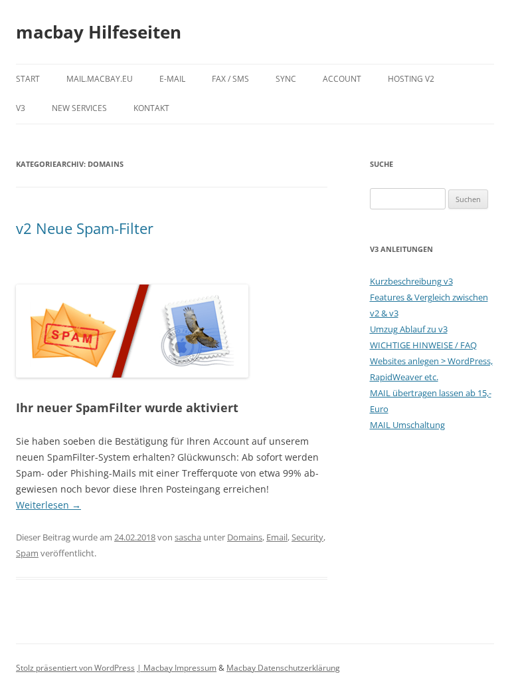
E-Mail (172, 78)
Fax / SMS (230, 78)
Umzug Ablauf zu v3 (409, 329)
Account (342, 78)
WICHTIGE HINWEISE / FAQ (423, 345)
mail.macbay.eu (99, 78)
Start (28, 78)
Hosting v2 (411, 78)
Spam (27, 553)
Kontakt (151, 108)
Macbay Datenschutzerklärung (283, 667)
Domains (244, 537)
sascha (188, 537)
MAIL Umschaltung (407, 425)
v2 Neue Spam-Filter (84, 228)
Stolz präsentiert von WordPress (75, 667)
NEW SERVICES (79, 108)
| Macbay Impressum (176, 667)
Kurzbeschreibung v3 (411, 281)
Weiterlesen (48, 505)
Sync (286, 78)
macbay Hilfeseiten (98, 32)
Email (277, 537)
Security (307, 537)
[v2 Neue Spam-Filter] (132, 374)
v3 (20, 108)
